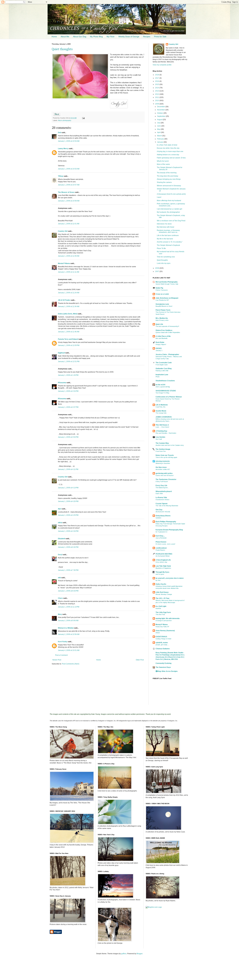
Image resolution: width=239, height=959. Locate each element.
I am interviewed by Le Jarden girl (169, 209)
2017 (157, 78)
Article (158, 632)
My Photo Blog (96, 36)
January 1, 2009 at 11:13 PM (68, 607)
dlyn (59, 509)
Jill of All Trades (64, 300)
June (159, 126)
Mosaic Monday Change (164, 594)
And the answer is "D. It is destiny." (169, 242)
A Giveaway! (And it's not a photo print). (171, 194)
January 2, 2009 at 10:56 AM (68, 634)
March (159, 136)
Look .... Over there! (162, 427)
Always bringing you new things (169, 179)
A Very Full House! (162, 481)
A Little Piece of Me (163, 336)
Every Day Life (161, 485)
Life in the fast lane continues (168, 235)
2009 (157, 104)
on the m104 (160, 385)
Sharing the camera (164, 182)
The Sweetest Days (163, 667)
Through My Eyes (162, 572)
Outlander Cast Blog (164, 369)
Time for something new (166, 257)
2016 (157, 81)
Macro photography (64, 120)
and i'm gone (160, 574)
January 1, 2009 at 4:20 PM (68, 501)
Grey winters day (161, 562)
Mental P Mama (64, 263)
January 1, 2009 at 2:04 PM (68, 391)
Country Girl (62, 231)
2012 (157, 94)
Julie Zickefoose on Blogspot (167, 298)
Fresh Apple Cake (162, 365)
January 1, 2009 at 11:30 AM (68, 306)
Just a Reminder (161, 538)
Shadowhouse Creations (165, 381)
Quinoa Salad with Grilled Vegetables (168, 332)
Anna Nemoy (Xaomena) (165, 631)
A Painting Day (161, 431)
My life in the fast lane (165, 239)
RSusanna (62, 383)
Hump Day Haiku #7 (162, 626)
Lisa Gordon (160, 437)
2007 (157, 271)
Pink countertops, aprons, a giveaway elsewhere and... (171, 205)
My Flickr (111, 36)
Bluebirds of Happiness (163, 568)
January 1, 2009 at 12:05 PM (68, 345)
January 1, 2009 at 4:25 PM (68, 515)
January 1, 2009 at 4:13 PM (68, 488)
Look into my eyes (163, 263)
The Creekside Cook (164, 363)
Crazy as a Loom (162, 294)
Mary (60, 614)
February (160, 139)
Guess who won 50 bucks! (165, 475)
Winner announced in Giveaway (169, 186)
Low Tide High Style (163, 566)
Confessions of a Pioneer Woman (169, 397)
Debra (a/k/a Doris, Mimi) (67, 314)
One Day (159, 510)
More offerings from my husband (169, 201)
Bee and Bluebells (161, 338)
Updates (158, 518)
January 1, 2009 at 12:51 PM (68, 361)
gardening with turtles (164, 473)
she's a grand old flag (163, 387)
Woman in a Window (66, 628)
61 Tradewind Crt (161, 532)
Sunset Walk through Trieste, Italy (167, 284)
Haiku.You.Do (161, 584)
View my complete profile (162, 65)
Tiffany (60, 176)
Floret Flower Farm (163, 310)
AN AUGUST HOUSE (163, 512)
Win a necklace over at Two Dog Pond (171, 221)
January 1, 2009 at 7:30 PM (68, 570)
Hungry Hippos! (161, 344)
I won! (159, 197)
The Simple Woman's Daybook (168, 245)
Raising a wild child (162, 370)
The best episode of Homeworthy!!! (167, 326)
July (159, 123)
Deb (59, 133)
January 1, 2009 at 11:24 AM (68, 293)
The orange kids (161, 413)
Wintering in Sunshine (163, 463)
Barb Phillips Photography (166, 522)
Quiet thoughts (62, 49)
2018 (157, 75)
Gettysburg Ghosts (163, 516)
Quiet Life (159, 324)
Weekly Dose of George (128, 36)
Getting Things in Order (163, 639)
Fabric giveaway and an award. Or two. (171, 158)
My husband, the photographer (168, 212)
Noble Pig (159, 288)
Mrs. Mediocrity (162, 318)
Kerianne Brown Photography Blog (169, 530)
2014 (157, 88)
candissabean (161, 548)
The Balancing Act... (162, 487)
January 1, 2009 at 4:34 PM (68, 531)
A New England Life (163, 560)
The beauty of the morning (166, 173)
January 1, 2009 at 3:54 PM (68, 437)
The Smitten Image (163, 449)
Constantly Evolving (163, 663)
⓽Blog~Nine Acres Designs (167, 671)
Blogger (139, 954)
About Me (65, 36)
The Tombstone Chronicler (166, 479)
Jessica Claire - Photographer (167, 354)
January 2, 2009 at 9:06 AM (68, 620)
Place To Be (161, 248)
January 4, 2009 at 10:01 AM (68, 650)
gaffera (123, 954)
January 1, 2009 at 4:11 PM (68, 469)
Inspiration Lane (162, 375)
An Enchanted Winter (163, 556)
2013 (157, 91)
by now (158, 580)
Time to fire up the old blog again (166, 457)
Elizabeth (61, 539)
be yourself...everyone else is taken (170, 578)
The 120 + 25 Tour (162, 598)
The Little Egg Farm (163, 612)
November (161, 110)
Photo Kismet (161, 542)
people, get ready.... (162, 644)
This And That (160, 614)
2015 (157, 84)
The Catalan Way (162, 443)
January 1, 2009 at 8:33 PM (68, 591)
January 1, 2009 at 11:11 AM (68, 272)
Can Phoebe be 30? (162, 300)
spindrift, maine (162, 643)
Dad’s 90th (159, 493)
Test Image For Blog (162, 393)
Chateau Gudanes (163, 649)
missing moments (163, 461)
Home (54, 36)
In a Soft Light (161, 606)
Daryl (60, 555)
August (160, 120)
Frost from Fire (161, 451)
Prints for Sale (160, 36)
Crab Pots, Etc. (161, 407)
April (159, 132)
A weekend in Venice (162, 499)
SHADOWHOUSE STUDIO (166, 391)
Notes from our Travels (165, 455)
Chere (60, 598)
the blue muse (161, 467)
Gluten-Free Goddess (164, 330)
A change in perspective (164, 620)
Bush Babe (160, 342)
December (161, 107)
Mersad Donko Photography (167, 282)
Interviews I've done (164, 224)
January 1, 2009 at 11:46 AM (68, 332)
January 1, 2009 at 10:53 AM (68, 141)
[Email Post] (83, 118)
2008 (157, 268)
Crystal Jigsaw (161, 504)
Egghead (61, 353)
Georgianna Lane (162, 304)
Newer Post (56, 660)
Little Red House (162, 592)
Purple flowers (160, 550)
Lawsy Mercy (63, 149)
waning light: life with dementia (168, 618)
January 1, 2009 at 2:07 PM (68, 407)
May (159, 129)
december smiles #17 (163, 469)
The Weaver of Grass (66, 192)
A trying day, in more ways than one (170, 151)
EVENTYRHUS (161, 637)
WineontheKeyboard (164, 491)
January (160, 142)
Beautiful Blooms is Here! (164, 306)
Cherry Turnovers (162, 290)
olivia (60, 523)
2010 (157, 101)
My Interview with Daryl (165, 227)
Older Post (140, 660)
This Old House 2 (162, 425)
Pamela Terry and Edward (68, 339)
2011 (157, 97)
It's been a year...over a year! (165, 544)
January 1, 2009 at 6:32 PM (68, 547)
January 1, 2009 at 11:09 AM (68, 256)
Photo (157, 377)
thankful (158, 608)
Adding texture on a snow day (168, 155)
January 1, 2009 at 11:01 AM (68, 224)
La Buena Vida (161, 497)
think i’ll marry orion (162, 320)
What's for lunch (163, 161)
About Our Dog (79, 36)
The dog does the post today (167, 176)
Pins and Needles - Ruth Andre (166, 433)
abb (59, 578)
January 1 (159, 350)
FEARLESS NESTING (164, 554)
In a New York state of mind (167, 145)
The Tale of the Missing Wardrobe (167, 505)
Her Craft (159, 439)
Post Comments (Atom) (70, 664)
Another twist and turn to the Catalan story (170, 445)
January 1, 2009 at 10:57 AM (68, 185)
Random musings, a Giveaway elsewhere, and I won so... (168, 231)
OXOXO (159, 348)
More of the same (163, 164)
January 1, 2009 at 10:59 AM (68, 201)
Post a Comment (61, 655)
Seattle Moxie (161, 411)
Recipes (146, 36)
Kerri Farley (62, 642)
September (161, 116)
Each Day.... (160, 536)
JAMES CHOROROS (164, 417)
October (160, 113)
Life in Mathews (162, 405)
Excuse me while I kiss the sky (168, 148)
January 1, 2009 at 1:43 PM (68, 375)
